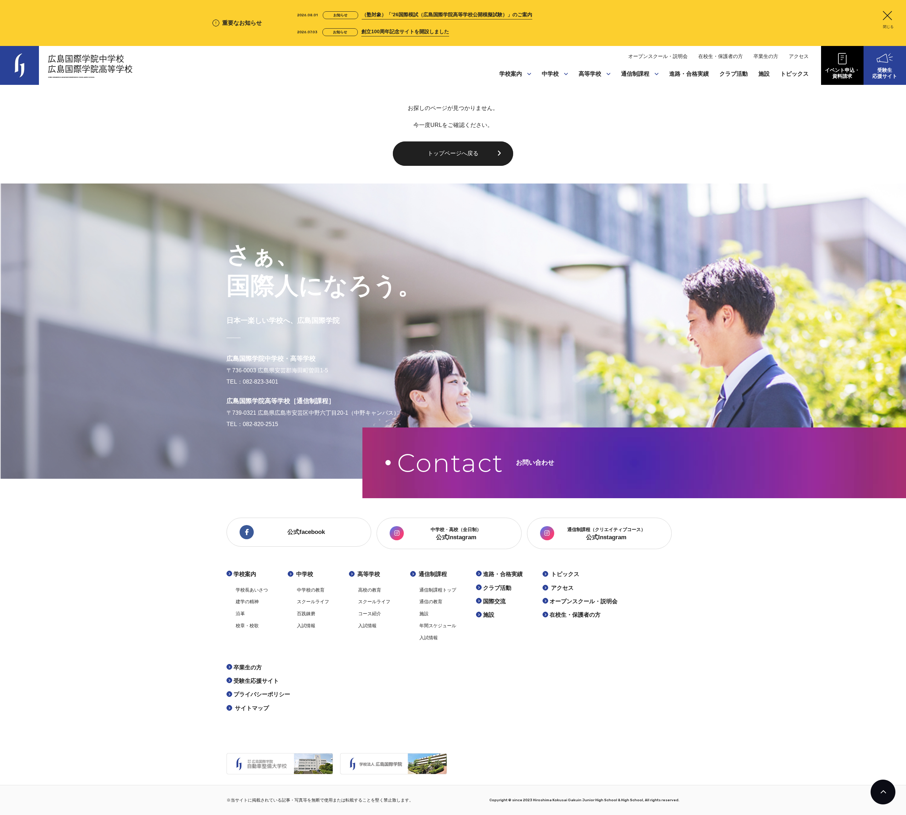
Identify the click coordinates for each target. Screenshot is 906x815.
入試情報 (553, 126)
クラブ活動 (733, 74)
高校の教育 (592, 86)
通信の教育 (635, 100)
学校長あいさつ (518, 86)
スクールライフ (561, 100)
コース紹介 (592, 113)
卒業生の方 (765, 56)
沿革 (506, 113)
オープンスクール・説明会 (658, 56)
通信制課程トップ (643, 86)
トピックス (794, 74)
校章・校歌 (513, 126)
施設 (628, 113)
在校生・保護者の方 (720, 56)
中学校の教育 (558, 86)
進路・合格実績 (689, 74)
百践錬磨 (553, 113)
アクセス (799, 56)
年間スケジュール (643, 126)
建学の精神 (513, 100)
